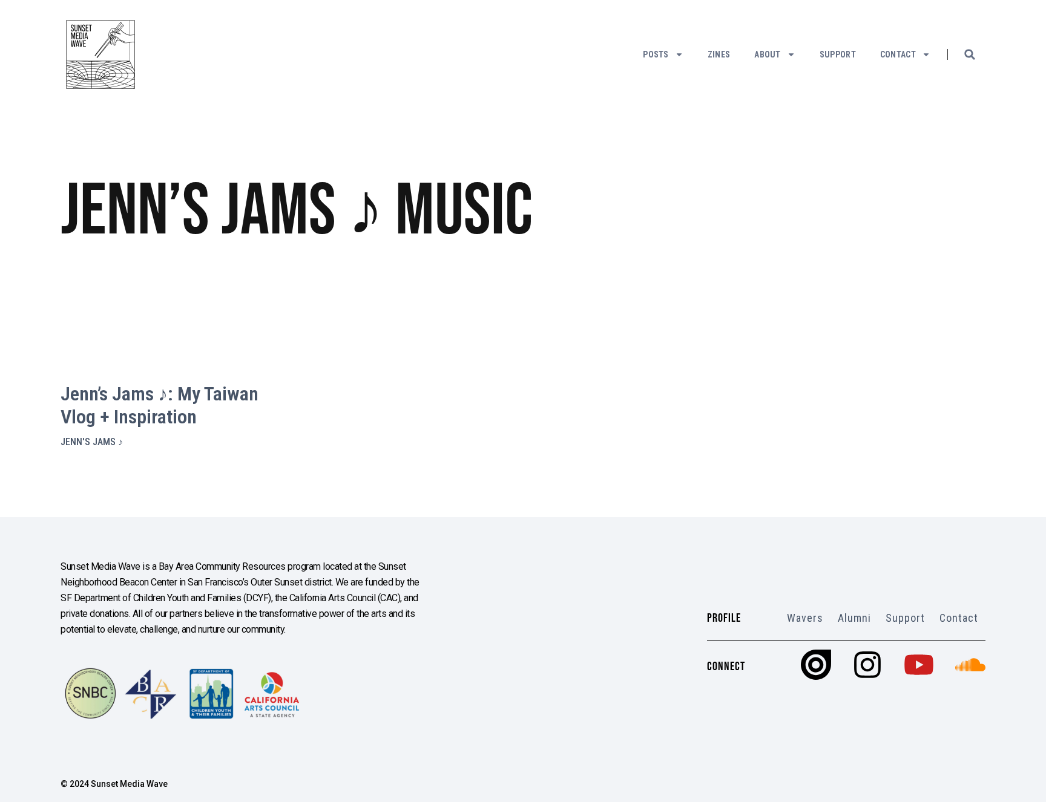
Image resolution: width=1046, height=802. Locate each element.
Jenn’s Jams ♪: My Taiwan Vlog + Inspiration (159, 405)
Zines (719, 54)
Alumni (854, 617)
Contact (898, 54)
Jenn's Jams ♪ (92, 442)
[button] (969, 54)
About (767, 54)
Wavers (805, 617)
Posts (656, 54)
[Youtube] (919, 665)
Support (838, 54)
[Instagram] (867, 665)
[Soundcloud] (970, 665)
